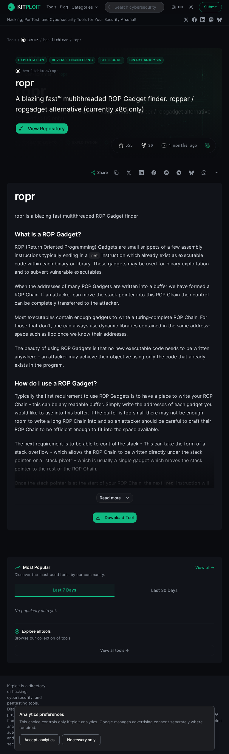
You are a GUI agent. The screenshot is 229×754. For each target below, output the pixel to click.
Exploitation (31, 60)
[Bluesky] (219, 19)
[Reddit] (166, 172)
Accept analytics (39, 739)
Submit (210, 6)
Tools (51, 6)
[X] (128, 172)
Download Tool (119, 517)
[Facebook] (194, 19)
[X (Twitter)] (186, 19)
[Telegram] (179, 172)
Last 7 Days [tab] (64, 589)
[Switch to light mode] (191, 7)
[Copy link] (116, 172)
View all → (204, 567)
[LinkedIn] (202, 19)
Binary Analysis (145, 60)
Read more (110, 497)
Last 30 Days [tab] (164, 590)
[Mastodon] (211, 19)
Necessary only (81, 739)
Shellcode (111, 60)
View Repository (46, 128)
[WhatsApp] (204, 172)
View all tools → (114, 650)
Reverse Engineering (72, 60)
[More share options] (216, 172)
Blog (64, 6)
